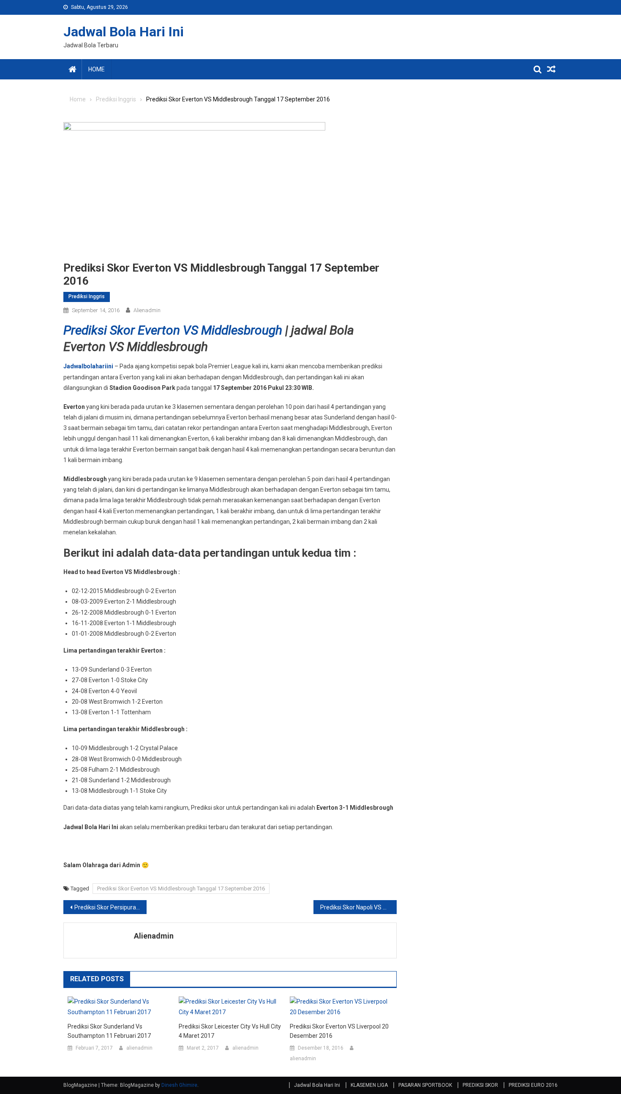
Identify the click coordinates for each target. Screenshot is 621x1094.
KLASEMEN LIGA (369, 1085)
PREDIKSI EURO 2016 (533, 1085)
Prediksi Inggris (86, 296)
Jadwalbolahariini (88, 366)
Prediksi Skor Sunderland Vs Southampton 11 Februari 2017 (109, 1031)
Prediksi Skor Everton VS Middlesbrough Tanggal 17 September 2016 (181, 888)
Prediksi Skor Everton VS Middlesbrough (172, 330)
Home (96, 69)
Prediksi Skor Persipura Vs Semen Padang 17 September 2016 (110, 907)
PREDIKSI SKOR (480, 1085)
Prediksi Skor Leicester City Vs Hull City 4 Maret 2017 (230, 1031)
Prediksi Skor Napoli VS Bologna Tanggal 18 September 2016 (358, 907)
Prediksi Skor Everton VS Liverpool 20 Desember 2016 (339, 1031)
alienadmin (147, 310)
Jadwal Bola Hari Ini (123, 32)
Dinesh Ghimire (179, 1085)
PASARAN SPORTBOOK (425, 1085)
